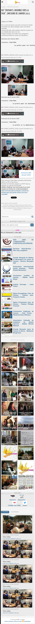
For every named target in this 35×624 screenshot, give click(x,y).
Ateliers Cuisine (28, 205)
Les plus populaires (15, 512)
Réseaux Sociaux (27, 208)
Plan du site (17, 621)
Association (11, 205)
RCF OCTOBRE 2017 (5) (9, 368)
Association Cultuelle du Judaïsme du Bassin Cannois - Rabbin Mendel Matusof (23, 323)
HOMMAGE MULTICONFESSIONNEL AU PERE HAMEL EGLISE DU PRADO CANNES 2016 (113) (9, 444)
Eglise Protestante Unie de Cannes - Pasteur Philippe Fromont (23, 304)
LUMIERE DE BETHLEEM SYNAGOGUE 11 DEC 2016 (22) (9, 429)
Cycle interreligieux (12, 206)
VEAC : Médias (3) (25, 486)
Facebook (13, 500)
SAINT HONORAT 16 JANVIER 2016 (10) (25, 398)
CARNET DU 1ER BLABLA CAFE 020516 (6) (26, 442)
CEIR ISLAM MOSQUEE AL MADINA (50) (25, 383)
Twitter (25, 505)
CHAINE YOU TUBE (14, 505)
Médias (17, 206)
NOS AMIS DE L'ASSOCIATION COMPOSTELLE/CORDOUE (23, 241)
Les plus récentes (5, 512)
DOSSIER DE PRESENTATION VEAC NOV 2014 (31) (9, 458)
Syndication (27, 621)
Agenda (18, 230)
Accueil (3, 7)
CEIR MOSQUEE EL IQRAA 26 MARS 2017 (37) (9, 383)
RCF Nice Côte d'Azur (13, 7)
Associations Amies (17, 209)
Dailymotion (21, 500)
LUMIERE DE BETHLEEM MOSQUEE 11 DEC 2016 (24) (9, 414)
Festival (16, 205)
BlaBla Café (20, 208)
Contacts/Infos (10, 208)
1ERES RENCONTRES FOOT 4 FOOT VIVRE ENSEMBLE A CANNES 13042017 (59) (25, 370)
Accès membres (8, 621)
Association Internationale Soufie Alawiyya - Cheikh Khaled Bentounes (23, 268)
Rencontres (4, 206)
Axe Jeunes (5, 205)
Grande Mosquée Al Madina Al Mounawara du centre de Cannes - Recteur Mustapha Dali (23, 260)
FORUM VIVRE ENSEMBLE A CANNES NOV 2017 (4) (9, 354)
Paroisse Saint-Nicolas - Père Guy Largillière (23, 249)
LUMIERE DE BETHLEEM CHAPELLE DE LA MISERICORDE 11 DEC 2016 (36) (26, 414)
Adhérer (15, 208)
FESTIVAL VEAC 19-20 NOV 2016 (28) (25, 428)
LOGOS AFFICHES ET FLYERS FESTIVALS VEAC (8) (25, 473)
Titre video (6, 537)
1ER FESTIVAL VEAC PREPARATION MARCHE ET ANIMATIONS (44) (9, 488)
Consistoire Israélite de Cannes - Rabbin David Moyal (23, 277)
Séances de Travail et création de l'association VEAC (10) (25, 458)
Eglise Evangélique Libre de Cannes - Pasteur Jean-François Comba (23, 295)
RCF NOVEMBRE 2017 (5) (26, 353)
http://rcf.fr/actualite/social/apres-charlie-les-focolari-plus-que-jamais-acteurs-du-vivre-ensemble (15, 192)
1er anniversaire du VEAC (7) (9, 472)
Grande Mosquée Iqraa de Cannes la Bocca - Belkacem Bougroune (23, 331)
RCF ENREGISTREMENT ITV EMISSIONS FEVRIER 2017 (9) (9, 399)
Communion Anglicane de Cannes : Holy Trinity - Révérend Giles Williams (23, 313)
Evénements (21, 205)
